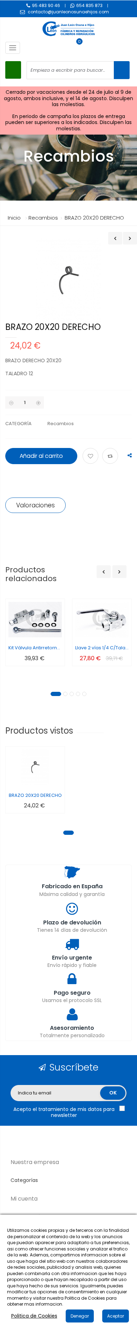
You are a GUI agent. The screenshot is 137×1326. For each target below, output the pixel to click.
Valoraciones (35, 505)
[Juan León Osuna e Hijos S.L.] (68, 28)
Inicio (14, 217)
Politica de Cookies (34, 1315)
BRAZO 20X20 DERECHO (35, 795)
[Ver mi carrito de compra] (76, 47)
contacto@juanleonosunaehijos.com (68, 12)
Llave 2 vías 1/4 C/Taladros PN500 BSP (102, 647)
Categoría (18, 423)
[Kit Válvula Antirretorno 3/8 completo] (35, 619)
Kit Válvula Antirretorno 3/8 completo (35, 647)
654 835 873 (89, 5)
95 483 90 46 (46, 5)
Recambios (60, 423)
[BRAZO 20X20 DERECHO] (35, 767)
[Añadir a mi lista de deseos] (91, 456)
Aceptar (115, 1316)
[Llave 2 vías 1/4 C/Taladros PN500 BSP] (102, 619)
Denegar (80, 1316)
